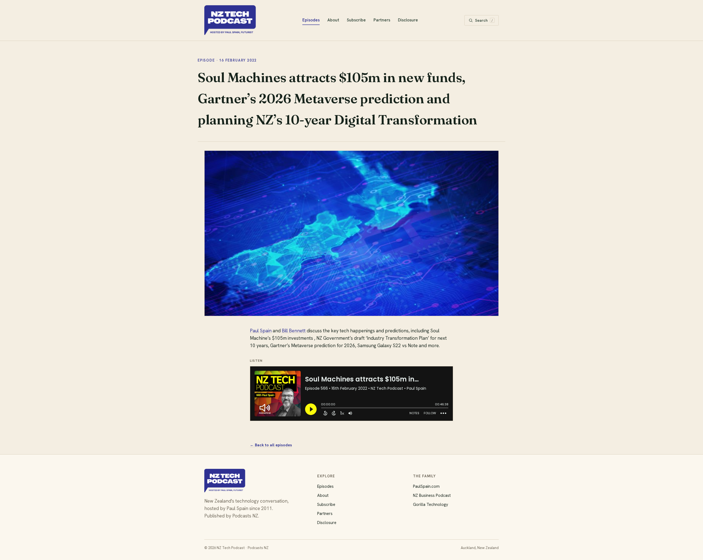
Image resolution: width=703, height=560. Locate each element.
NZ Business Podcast (432, 495)
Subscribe (356, 20)
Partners (381, 20)
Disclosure (408, 20)
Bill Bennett (294, 331)
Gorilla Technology (430, 504)
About (333, 20)
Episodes (311, 20)
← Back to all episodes (271, 444)
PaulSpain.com (426, 486)
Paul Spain (261, 331)
